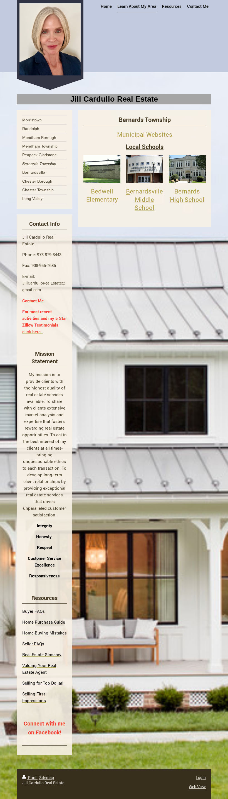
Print (32, 777)
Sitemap (46, 777)
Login (201, 777)
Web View (197, 786)
